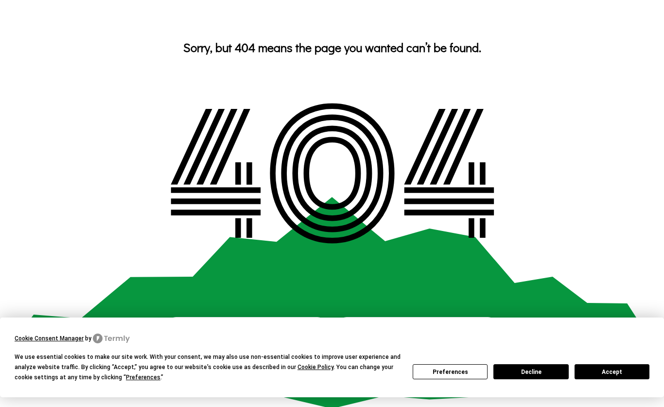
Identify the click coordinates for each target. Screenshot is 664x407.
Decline (531, 372)
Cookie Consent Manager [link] (49, 338)
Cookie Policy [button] (315, 367)
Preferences (450, 372)
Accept (612, 372)
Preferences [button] (143, 377)
